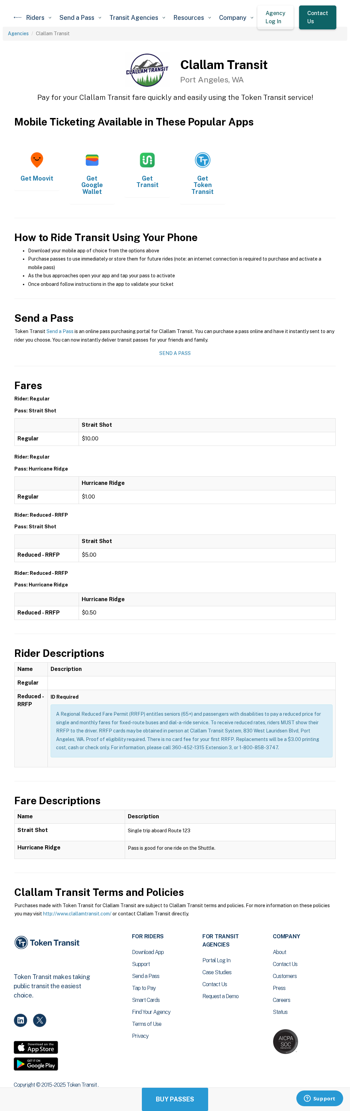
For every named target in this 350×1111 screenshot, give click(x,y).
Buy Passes (175, 1099)
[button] (38, 17)
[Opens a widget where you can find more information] (319, 1099)
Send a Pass (59, 331)
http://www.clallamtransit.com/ (77, 913)
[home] (18, 17)
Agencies (18, 33)
